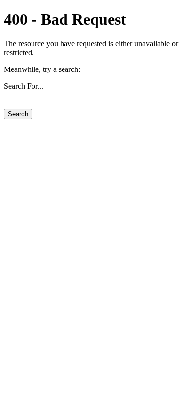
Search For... (23, 86)
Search (18, 114)
